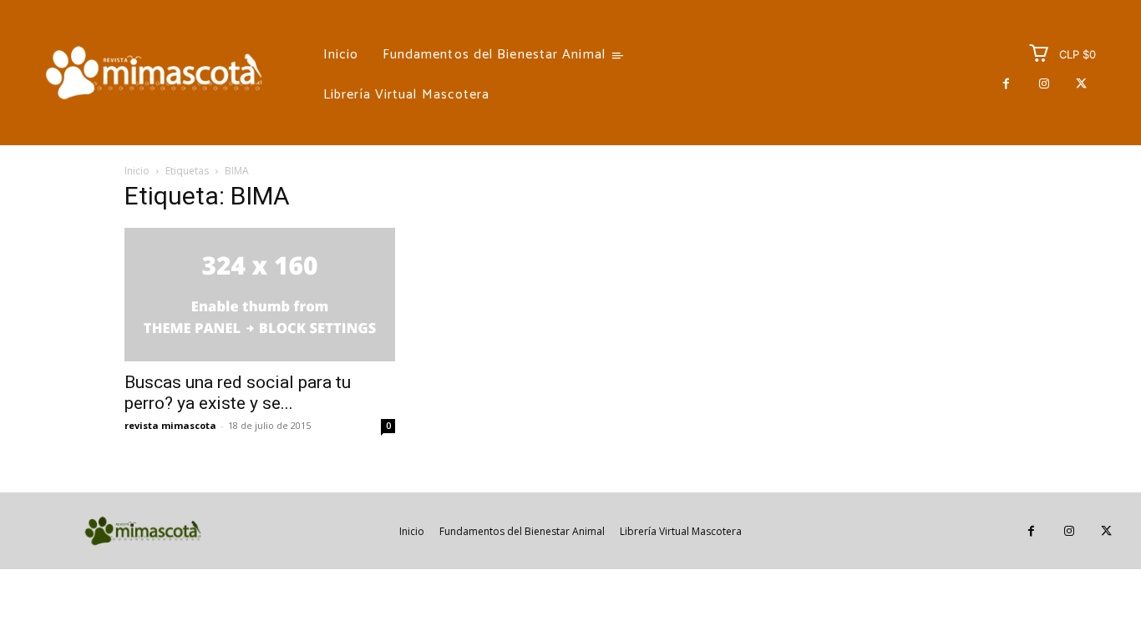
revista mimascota (170, 425)
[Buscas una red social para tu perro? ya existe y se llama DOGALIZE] (259, 294)
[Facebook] (1006, 83)
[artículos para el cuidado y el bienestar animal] (154, 73)
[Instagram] (1043, 83)
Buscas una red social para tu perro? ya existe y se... (237, 392)
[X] (1081, 83)
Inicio (137, 171)
